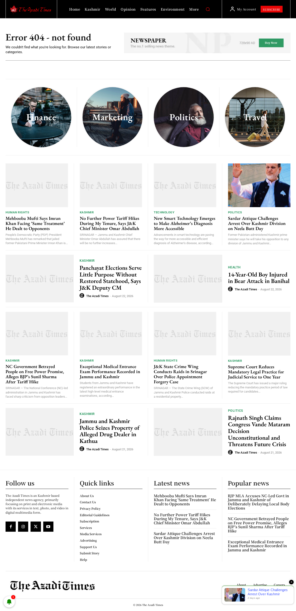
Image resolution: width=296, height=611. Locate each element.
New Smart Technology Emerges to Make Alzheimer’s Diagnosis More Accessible (184, 223)
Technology (164, 212)
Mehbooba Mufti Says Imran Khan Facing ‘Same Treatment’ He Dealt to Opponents (35, 223)
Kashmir (87, 212)
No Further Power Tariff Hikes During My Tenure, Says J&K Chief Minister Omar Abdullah (109, 223)
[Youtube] (48, 527)
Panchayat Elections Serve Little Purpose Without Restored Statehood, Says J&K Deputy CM (111, 278)
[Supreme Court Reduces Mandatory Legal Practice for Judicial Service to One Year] (259, 334)
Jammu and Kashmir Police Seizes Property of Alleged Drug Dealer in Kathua (109, 431)
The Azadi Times (97, 296)
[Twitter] (36, 527)
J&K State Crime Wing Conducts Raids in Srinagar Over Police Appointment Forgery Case (180, 374)
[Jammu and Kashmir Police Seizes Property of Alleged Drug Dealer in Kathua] (40, 432)
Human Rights (17, 212)
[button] (207, 9)
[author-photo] (83, 295)
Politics (235, 212)
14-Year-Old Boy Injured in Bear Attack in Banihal (259, 277)
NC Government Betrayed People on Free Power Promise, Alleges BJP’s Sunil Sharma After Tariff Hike (35, 374)
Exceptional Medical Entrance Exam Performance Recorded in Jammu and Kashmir (110, 371)
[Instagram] (23, 527)
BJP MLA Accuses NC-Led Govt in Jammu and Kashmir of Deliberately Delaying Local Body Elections (259, 502)
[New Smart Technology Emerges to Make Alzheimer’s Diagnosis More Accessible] (185, 185)
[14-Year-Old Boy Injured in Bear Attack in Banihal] (188, 279)
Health (234, 267)
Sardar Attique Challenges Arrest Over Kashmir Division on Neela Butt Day (257, 223)
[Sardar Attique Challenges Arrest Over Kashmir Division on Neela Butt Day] (259, 185)
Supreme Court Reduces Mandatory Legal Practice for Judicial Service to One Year (256, 372)
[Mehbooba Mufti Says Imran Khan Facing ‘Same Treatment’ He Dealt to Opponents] (37, 185)
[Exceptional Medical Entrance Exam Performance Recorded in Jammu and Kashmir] (111, 334)
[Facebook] (11, 527)
